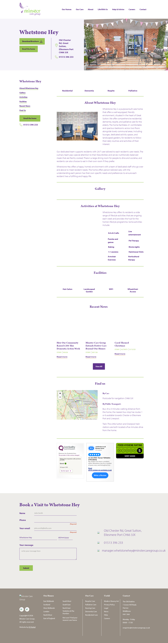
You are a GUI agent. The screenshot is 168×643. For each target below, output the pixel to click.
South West (67, 601)
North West (47, 615)
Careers (132, 9)
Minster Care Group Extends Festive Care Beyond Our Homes (96, 345)
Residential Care (91, 615)
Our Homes (66, 9)
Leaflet (82, 419)
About (90, 9)
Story (59, 352)
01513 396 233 (30, 124)
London (46, 611)
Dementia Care (91, 611)
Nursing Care (90, 608)
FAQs (106, 615)
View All (99, 366)
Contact (143, 9)
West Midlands (49, 608)
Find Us (22, 110)
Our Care (79, 9)
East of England (49, 618)
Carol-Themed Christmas (122, 344)
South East (66, 604)
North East (66, 608)
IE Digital (32, 627)
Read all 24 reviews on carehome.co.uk (100, 469)
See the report (65, 471)
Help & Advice (118, 9)
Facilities (23, 101)
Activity (124, 349)
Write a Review (100, 475)
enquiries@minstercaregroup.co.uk (136, 628)
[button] (77, 402)
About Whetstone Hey (28, 88)
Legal (106, 608)
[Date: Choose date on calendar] (75, 537)
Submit (26, 568)
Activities (23, 97)
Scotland (46, 604)
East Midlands (48, 601)
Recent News (24, 106)
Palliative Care (90, 604)
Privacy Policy (109, 604)
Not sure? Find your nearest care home (70, 618)
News (106, 611)
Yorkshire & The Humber (68, 612)
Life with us (103, 9)
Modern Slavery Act (111, 601)
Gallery (22, 92)
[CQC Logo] (67, 450)
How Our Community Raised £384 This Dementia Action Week (68, 345)
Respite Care (90, 601)
